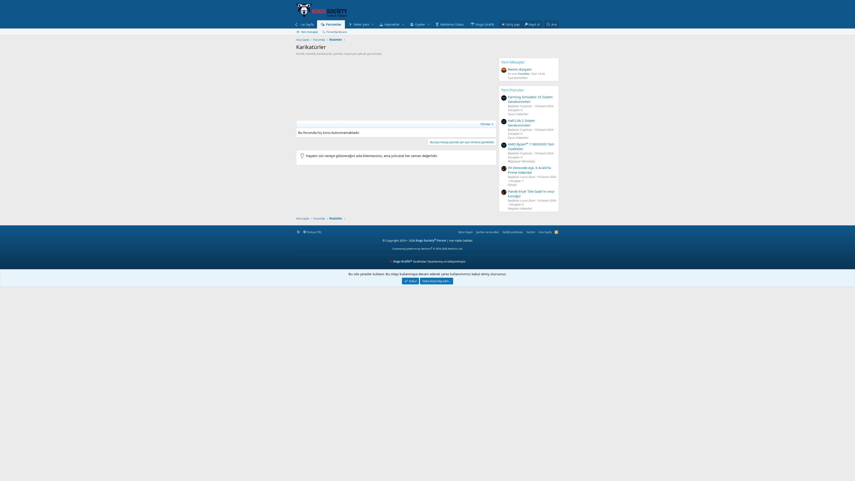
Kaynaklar (392, 24)
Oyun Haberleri (518, 114)
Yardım (530, 232)
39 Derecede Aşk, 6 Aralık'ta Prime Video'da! (529, 170)
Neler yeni (361, 24)
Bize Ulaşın (465, 232)
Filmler (512, 185)
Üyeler (420, 24)
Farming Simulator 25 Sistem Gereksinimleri (530, 99)
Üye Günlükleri (517, 78)
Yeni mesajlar (309, 32)
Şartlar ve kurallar (487, 232)
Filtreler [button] (485, 124)
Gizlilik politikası (512, 232)
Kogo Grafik (485, 24)
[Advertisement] (396, 89)
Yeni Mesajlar (513, 62)
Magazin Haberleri (520, 208)
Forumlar (334, 24)
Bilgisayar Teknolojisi (521, 161)
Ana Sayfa (306, 24)
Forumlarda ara (336, 32)
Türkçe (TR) (313, 232)
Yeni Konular (512, 89)
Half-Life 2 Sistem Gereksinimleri (521, 122)
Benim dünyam (519, 69)
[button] (373, 24)
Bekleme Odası (452, 24)
